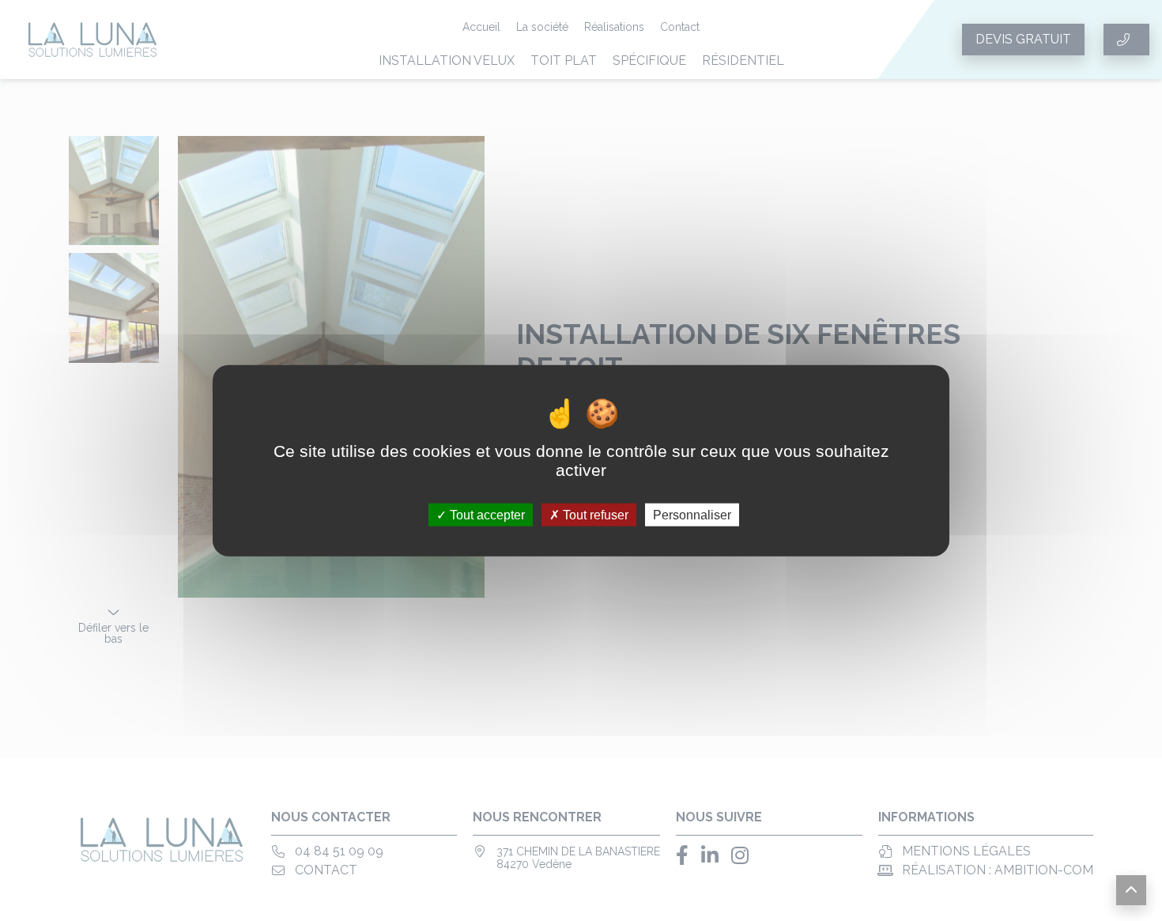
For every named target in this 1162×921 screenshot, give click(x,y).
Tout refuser (594, 515)
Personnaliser (692, 515)
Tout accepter (486, 515)
